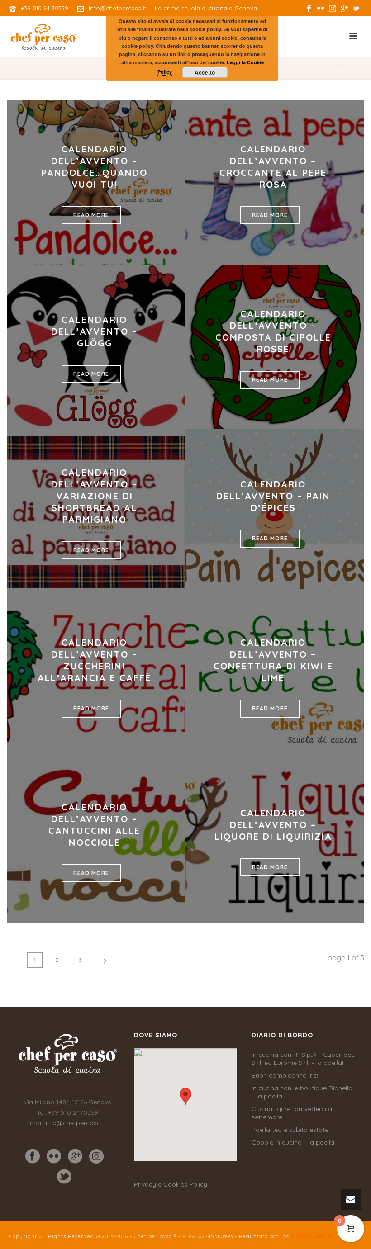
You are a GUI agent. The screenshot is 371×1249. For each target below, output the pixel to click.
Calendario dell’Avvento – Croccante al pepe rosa (273, 166)
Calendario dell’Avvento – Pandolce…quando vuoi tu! (94, 166)
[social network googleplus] (75, 1156)
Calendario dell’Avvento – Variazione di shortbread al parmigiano (94, 496)
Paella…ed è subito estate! (291, 1130)
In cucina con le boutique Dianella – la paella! (302, 1092)
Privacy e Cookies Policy (170, 1184)
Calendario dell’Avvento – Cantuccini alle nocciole (94, 824)
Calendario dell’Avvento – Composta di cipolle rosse (273, 331)
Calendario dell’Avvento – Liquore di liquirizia (273, 824)
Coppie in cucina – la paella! (294, 1142)
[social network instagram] (96, 1156)
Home (344, 71)
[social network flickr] (54, 1156)
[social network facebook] (32, 1156)
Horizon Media (312, 1236)
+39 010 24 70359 (44, 8)
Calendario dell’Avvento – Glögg (94, 331)
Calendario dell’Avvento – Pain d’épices (273, 495)
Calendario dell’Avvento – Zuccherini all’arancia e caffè (94, 660)
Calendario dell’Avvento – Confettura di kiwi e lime (273, 660)
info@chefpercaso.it (117, 8)
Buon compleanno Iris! (285, 1075)
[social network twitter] (64, 1177)
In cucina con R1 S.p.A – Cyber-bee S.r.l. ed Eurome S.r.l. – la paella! (303, 1058)
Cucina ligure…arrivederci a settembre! (292, 1113)
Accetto (205, 72)
